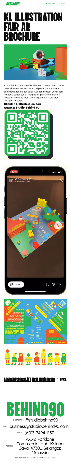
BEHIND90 (12, 3)
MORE (63, 4)
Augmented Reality (17, 379)
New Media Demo (43, 379)
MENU (51, 3)
